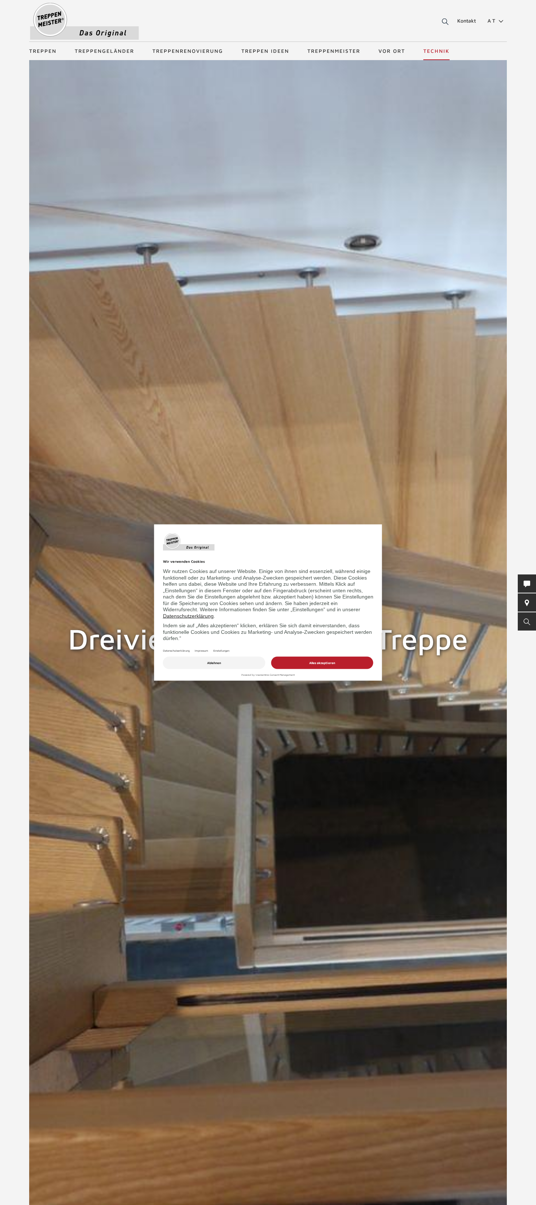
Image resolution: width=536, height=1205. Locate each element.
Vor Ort (391, 51)
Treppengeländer (104, 51)
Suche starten (436, 22)
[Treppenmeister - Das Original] (84, 21)
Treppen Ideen (265, 51)
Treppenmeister (333, 51)
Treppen (43, 51)
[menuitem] (492, 21)
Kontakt (466, 20)
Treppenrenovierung (187, 51)
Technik (436, 51)
